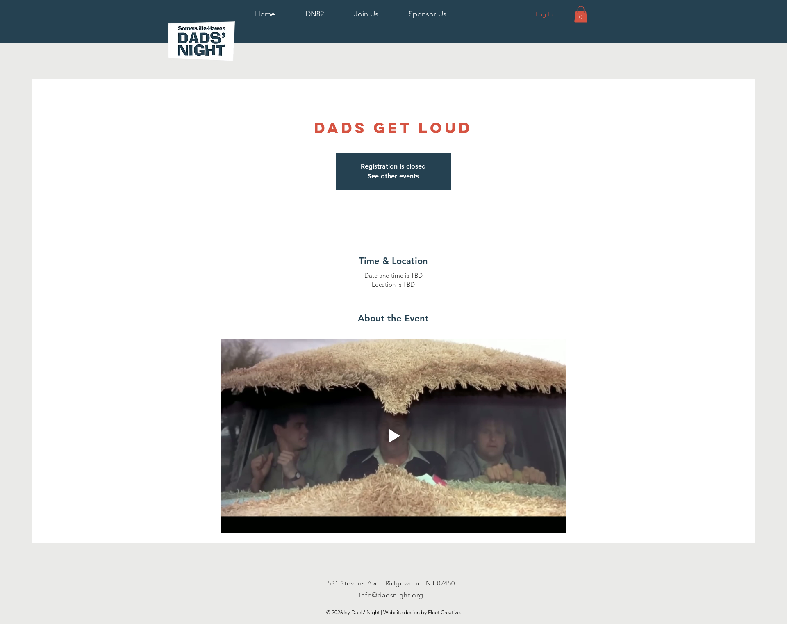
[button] (314, 14)
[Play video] (393, 436)
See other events (393, 176)
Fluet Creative (444, 612)
